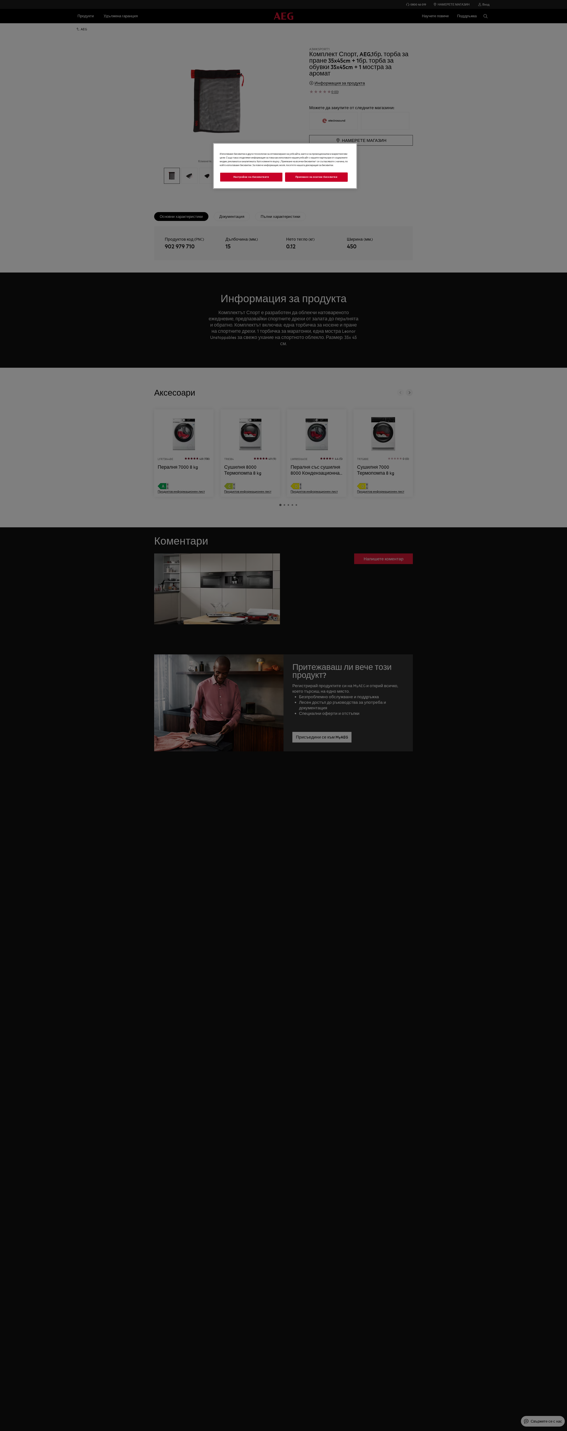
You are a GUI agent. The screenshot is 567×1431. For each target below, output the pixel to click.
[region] (285, 166)
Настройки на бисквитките (251, 177)
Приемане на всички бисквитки (316, 177)
